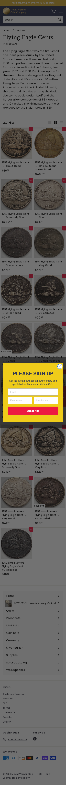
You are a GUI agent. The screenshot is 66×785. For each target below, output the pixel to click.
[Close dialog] (60, 366)
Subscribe (33, 410)
